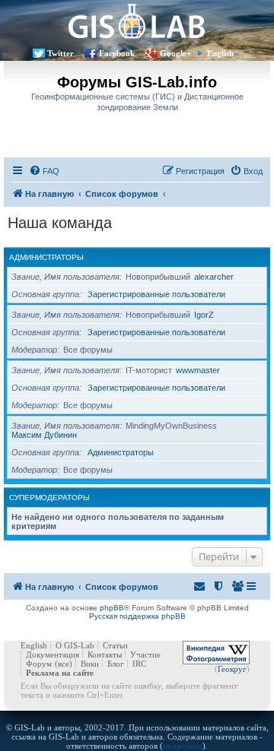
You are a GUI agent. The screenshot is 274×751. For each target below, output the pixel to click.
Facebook (117, 53)
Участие (145, 654)
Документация (52, 654)
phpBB (112, 608)
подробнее (182, 745)
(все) (63, 663)
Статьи (115, 645)
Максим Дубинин (44, 434)
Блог (115, 663)
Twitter (60, 53)
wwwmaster (198, 370)
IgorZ (204, 314)
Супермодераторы (49, 497)
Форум (39, 663)
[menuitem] (44, 171)
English (220, 53)
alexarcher (214, 276)
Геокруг (232, 668)
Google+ (175, 53)
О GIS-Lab (75, 645)
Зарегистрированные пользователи (156, 294)
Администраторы (46, 257)
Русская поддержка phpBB (137, 616)
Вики (90, 663)
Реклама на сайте (60, 672)
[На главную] (137, 21)
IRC (139, 663)
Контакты (105, 654)
